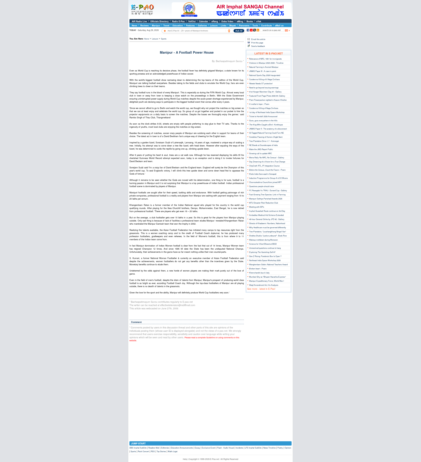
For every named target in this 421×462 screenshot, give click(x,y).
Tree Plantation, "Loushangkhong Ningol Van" (267, 231)
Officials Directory (159, 21)
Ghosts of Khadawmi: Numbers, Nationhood (267, 223)
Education (178, 25)
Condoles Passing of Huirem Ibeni (266, 137)
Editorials (165, 447)
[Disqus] (186, 386)
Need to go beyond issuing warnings (264, 87)
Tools (255, 25)
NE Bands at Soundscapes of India (263, 145)
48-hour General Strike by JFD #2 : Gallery (266, 219)
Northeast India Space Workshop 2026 (265, 260)
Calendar (203, 21)
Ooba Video (227, 21)
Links (223, 25)
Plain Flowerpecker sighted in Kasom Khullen (268, 100)
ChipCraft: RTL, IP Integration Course (264, 165)
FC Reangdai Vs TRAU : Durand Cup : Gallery (268, 190)
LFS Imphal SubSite (253, 447)
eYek (258, 21)
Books (250, 21)
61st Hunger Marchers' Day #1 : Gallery (265, 91)
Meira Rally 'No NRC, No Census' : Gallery (266, 157)
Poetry (280, 447)
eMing (240, 21)
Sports (163, 38)
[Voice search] (229, 30)
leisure (155, 38)
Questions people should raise (261, 186)
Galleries (202, 25)
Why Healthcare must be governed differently (267, 227)
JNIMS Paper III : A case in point (262, 71)
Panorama (244, 25)
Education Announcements (182, 447)
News (134, 25)
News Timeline (269, 447)
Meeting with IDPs (256, 206)
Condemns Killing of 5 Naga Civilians (264, 79)
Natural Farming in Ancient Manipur (263, 67)
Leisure (214, 25)
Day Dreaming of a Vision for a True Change (267, 161)
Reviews (144, 25)
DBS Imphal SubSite (138, 447)
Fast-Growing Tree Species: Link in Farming (267, 194)
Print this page (257, 42)
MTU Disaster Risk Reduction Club (263, 202)
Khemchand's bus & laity (259, 272)
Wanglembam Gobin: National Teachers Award (268, 264)
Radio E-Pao (178, 21)
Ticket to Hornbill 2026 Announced (263, 116)
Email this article (258, 39)
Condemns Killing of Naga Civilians (263, 108)
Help (185, 459)
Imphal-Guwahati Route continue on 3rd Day (267, 211)
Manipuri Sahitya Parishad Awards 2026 (265, 198)
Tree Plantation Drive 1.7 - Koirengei (264, 141)
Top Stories (161, 451)
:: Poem (259, 104)
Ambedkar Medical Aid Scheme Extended (266, 215)
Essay (197, 447)
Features (190, 25)
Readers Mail (153, 447)
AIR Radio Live (139, 21)
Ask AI (238, 30)
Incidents (239, 447)
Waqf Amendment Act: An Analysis (263, 285)
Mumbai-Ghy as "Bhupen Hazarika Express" (267, 276)
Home (146, 38)
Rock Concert (143, 451)
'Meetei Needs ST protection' (261, 83)
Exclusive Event (208, 447)
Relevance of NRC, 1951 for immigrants (265, 58)
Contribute (266, 25)
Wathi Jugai (172, 451)
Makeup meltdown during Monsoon (263, 239)
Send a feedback (258, 46)
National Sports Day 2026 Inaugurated (264, 75)
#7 (262, 252)
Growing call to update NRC (260, 153)
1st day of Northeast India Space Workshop (267, 112)
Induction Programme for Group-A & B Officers (268, 178)
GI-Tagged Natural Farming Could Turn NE (266, 132)
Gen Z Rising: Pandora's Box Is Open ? (265, 256)
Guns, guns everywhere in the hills (263, 120)
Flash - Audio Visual (225, 447)
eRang (214, 21)
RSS (153, 451)
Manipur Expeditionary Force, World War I (266, 281)
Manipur (156, 25)
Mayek (232, 25)
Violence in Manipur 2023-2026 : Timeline (266, 63)
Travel (166, 25)
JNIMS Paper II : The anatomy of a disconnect (268, 128)
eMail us (279, 25)
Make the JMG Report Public (261, 149)
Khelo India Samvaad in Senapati (262, 174)
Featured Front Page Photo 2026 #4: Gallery (267, 95)
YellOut (192, 21)
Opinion (288, 447)
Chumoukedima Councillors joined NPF (265, 182)
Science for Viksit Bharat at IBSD (263, 244)
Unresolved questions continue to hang (265, 248)
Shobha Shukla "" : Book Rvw (268, 235)
